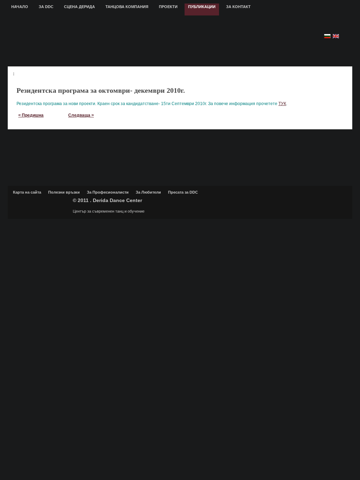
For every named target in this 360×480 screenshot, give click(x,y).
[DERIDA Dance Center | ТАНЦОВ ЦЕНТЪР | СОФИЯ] (137, 40)
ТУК (282, 103)
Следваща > (81, 115)
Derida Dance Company (41, 203)
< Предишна (31, 115)
